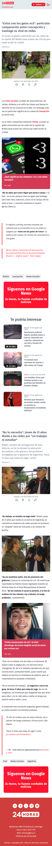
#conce (25, 252)
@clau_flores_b (13, 250)
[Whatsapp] (16, 84)
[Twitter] (29, 84)
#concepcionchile (13, 252)
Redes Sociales (33, 276)
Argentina (32, 761)
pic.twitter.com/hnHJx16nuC (18, 734)
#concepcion (37, 250)
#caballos (40, 252)
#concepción (25, 250)
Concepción (17, 276)
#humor (9, 255)
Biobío (6, 276)
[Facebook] (22, 84)
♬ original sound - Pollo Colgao (27, 255)
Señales (39, 4)
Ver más (7, 185)
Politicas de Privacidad (26, 836)
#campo (32, 252)
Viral (5, 761)
